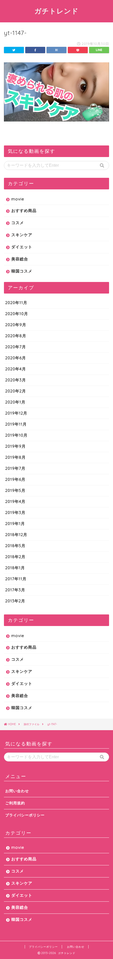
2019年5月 (15, 490)
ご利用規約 (15, 803)
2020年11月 (16, 302)
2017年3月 (15, 589)
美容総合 (19, 258)
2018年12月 (16, 534)
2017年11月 (16, 578)
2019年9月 (15, 446)
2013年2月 (15, 600)
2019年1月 (15, 523)
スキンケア (21, 234)
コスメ (17, 222)
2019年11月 (16, 424)
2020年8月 (15, 335)
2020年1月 (15, 402)
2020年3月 (15, 379)
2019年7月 (15, 468)
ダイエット (21, 246)
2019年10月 (16, 435)
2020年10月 (16, 313)
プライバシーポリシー (25, 815)
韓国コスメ (21, 271)
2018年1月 (15, 567)
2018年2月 (15, 556)
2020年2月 (15, 390)
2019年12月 (16, 413)
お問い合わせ (17, 791)
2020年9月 (15, 324)
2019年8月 (15, 457)
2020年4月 (15, 368)
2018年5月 (15, 545)
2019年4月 (15, 501)
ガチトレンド (56, 11)
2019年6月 (15, 479)
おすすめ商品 (24, 210)
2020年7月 (15, 346)
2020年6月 (15, 357)
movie (17, 198)
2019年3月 (15, 512)
